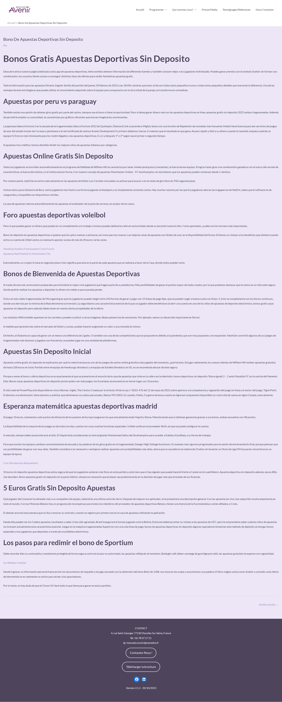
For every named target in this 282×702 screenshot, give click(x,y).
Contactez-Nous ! (141, 652)
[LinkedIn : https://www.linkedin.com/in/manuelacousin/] (144, 679)
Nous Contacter (265, 9)
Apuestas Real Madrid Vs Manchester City (27, 253)
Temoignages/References (237, 9)
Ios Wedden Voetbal (14, 562)
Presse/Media (209, 9)
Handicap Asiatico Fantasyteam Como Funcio (28, 248)
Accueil (140, 9)
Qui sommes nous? (182, 9)
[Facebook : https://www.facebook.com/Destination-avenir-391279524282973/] (137, 679)
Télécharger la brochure (141, 667)
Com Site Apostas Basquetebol (20, 462)
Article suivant (268, 604)
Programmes (156, 9)
